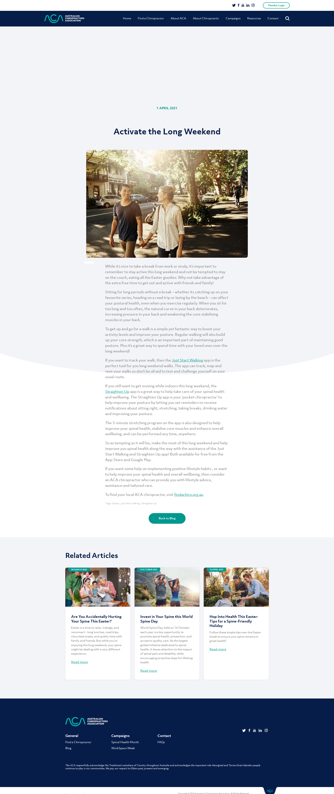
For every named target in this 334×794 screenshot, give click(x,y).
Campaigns (233, 18)
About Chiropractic (206, 18)
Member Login (276, 5)
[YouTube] (242, 5)
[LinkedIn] (248, 5)
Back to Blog (167, 518)
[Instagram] (253, 5)
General (71, 735)
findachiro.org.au (188, 494)
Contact (273, 18)
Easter (115, 503)
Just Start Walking (187, 360)
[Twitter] (234, 5)
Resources (254, 18)
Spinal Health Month (125, 742)
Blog (68, 748)
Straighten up (149, 503)
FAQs (161, 742)
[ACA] (64, 18)
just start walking (130, 503)
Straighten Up (117, 391)
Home (127, 18)
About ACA (178, 18)
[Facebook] (238, 5)
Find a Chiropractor (151, 18)
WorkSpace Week (123, 748)
